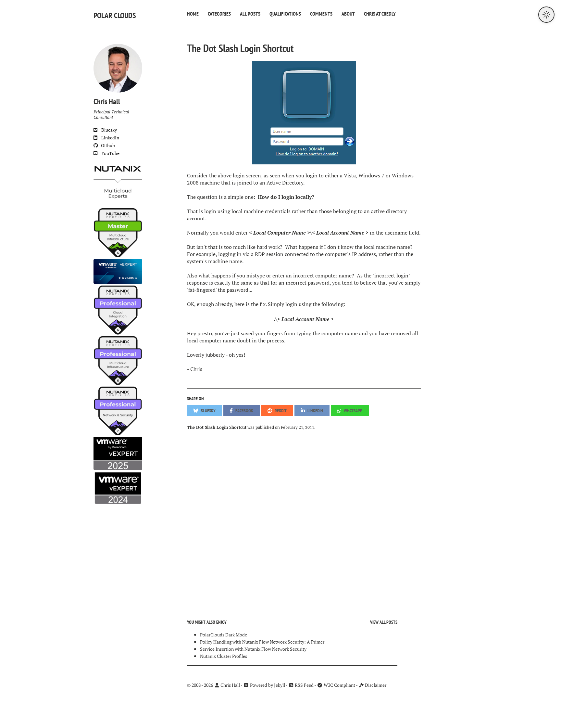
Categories (219, 13)
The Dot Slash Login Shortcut (240, 48)
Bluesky (107, 130)
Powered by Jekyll (267, 685)
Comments (321, 13)
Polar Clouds (115, 15)
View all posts (383, 622)
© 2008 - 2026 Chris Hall (213, 685)
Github (106, 145)
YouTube (108, 153)
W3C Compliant (339, 685)
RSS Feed (304, 685)
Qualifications (285, 13)
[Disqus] (304, 520)
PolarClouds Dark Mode (223, 635)
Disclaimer (375, 685)
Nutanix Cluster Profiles (223, 656)
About (348, 13)
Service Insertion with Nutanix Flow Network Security (253, 649)
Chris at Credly (380, 13)
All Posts (250, 13)
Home (193, 13)
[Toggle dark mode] (546, 14)
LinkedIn (108, 137)
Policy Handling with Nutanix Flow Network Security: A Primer (262, 642)
